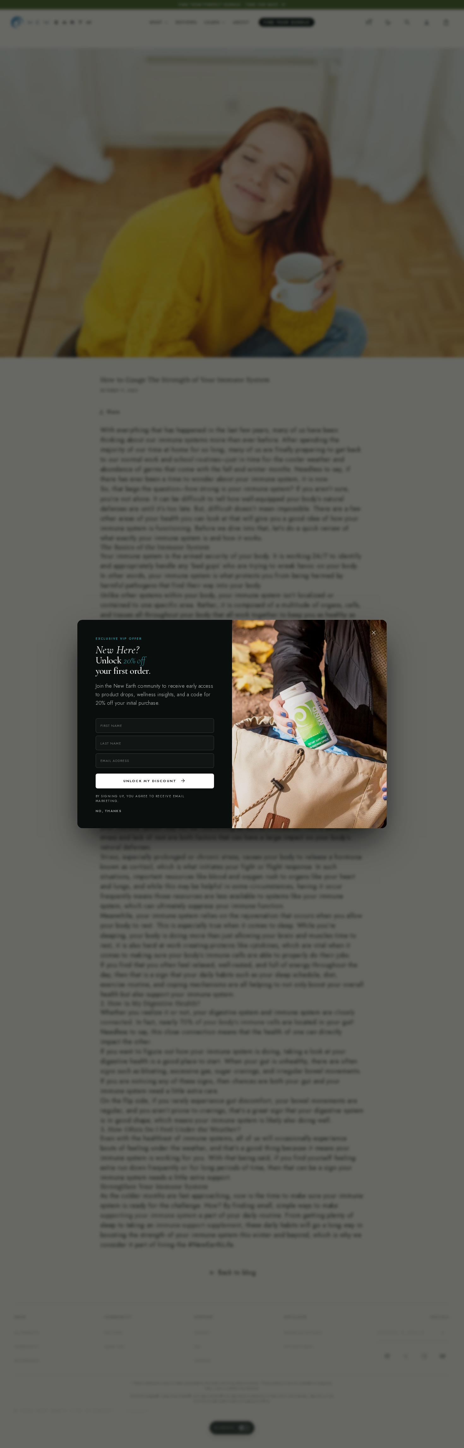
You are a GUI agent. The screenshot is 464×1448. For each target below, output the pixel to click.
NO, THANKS (109, 811)
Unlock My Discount (154, 780)
